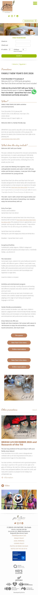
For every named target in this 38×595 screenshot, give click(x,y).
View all (34, 410)
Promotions (6, 69)
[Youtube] (17, 16)
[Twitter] (9, 16)
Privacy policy (19, 538)
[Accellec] (19, 567)
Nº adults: (4, 49)
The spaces (19, 335)
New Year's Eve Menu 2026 (19, 187)
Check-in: (4, 41)
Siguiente (22, 64)
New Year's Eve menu (19, 343)
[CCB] (19, 586)
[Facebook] (14, 16)
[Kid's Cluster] (19, 573)
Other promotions (9, 409)
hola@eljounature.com (19, 535)
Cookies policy (19, 543)
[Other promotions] (19, 427)
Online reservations (19, 349)
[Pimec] (19, 581)
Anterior (15, 64)
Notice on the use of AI (19, 549)
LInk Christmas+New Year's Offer (10, 139)
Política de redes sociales (19, 546)
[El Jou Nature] (8, 13)
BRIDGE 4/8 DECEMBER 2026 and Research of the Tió (19, 443)
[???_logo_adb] (19, 590)
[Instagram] (12, 16)
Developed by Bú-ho (19, 592)
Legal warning (19, 541)
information (8, 477)
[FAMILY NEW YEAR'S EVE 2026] (19, 387)
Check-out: (4, 45)
